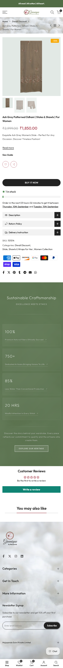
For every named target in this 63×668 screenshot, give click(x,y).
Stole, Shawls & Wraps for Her (17, 249)
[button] (5, 164)
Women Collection (43, 249)
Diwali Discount (19, 21)
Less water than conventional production (26, 389)
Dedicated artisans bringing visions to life (26, 364)
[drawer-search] (52, 12)
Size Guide (7, 154)
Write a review (31, 489)
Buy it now (31, 182)
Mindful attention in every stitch (21, 413)
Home (5, 21)
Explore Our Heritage (31, 449)
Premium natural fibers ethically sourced (26, 339)
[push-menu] (4, 12)
